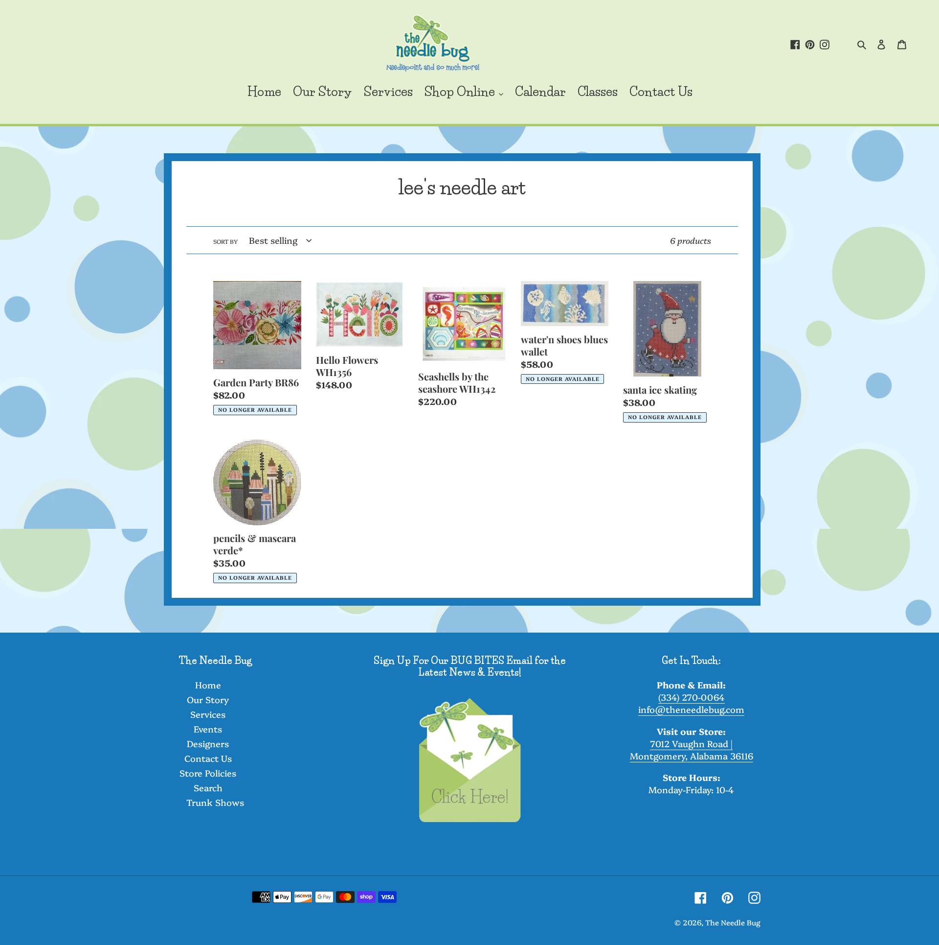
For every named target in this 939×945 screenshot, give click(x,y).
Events (208, 729)
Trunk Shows (215, 802)
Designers (208, 743)
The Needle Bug (732, 922)
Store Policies (207, 773)
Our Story (208, 699)
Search (208, 787)
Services (207, 714)
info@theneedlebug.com (691, 709)
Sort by (225, 241)
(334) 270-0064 (691, 697)
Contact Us (208, 758)
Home (208, 685)
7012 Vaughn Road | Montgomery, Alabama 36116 (691, 749)
